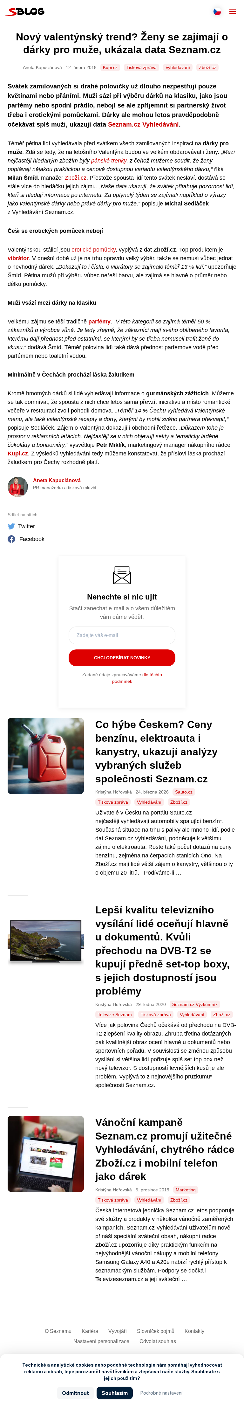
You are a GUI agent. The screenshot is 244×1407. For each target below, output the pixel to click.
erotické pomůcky (93, 249)
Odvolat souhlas (157, 1341)
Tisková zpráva (141, 67)
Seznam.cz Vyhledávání (143, 124)
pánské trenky (108, 160)
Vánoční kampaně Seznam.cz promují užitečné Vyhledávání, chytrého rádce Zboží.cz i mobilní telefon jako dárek (164, 1149)
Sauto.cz (184, 791)
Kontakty (194, 1331)
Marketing (186, 1189)
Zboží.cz (207, 67)
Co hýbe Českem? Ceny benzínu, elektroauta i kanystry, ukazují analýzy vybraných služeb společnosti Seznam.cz (156, 751)
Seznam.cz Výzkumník (195, 1004)
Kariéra (90, 1331)
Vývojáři (117, 1331)
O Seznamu (58, 1331)
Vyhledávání (178, 67)
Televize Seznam (115, 1014)
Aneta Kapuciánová (57, 480)
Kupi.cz (110, 67)
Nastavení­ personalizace (101, 1341)
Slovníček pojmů (155, 1331)
